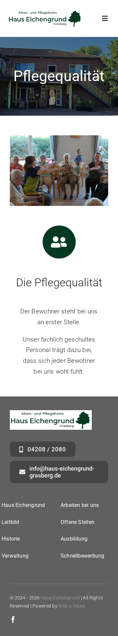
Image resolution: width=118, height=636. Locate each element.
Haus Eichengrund (60, 597)
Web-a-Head (71, 606)
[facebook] (13, 619)
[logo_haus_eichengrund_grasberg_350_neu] (45, 12)
